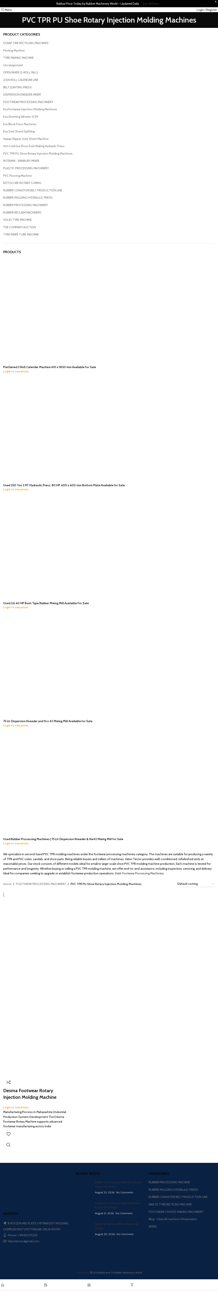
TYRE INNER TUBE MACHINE (21, 234)
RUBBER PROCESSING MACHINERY (25, 205)
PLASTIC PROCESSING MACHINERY (26, 168)
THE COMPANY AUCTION (19, 227)
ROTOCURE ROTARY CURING (22, 183)
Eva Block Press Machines (19, 124)
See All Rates (151, 3)
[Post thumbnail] (84, 1187)
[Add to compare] (8, 1082)
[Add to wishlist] (8, 1134)
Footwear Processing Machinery (143, 873)
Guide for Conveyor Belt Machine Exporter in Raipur (117, 1205)
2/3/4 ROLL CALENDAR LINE (20, 80)
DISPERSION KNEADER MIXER (22, 94)
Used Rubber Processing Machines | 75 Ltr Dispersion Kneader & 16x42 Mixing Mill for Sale (63, 839)
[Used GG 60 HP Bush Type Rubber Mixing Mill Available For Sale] (43, 547)
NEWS (153, 1226)
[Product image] (37, 1032)
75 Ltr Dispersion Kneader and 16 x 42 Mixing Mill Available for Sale (47, 721)
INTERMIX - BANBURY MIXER (21, 161)
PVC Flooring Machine (17, 176)
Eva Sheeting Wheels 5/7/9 (20, 117)
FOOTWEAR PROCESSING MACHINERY (28, 102)
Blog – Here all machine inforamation (173, 1219)
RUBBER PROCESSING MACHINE (169, 1182)
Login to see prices (16, 371)
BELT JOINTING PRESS (17, 87)
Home (7, 884)
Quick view (8, 1144)
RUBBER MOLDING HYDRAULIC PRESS (28, 197)
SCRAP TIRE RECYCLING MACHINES (26, 43)
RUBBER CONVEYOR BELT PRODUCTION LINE (32, 190)
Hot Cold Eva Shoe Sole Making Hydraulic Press (34, 146)
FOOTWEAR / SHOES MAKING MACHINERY (176, 1212)
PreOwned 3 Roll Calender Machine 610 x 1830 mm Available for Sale (49, 367)
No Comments (124, 1192)
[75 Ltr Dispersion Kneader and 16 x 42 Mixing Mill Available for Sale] (43, 665)
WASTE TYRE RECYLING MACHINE (170, 1204)
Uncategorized (13, 65)
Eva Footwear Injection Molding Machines (30, 109)
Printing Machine (14, 50)
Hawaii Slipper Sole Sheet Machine (26, 139)
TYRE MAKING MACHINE (18, 58)
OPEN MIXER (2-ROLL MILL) (20, 72)
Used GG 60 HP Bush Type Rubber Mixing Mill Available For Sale (46, 603)
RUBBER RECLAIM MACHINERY (22, 212)
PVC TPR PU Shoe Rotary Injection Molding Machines (38, 153)
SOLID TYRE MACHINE (17, 220)
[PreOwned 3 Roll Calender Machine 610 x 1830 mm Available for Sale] (43, 312)
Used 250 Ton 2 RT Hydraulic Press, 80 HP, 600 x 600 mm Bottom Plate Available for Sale (64, 485)
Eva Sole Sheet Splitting (19, 131)
